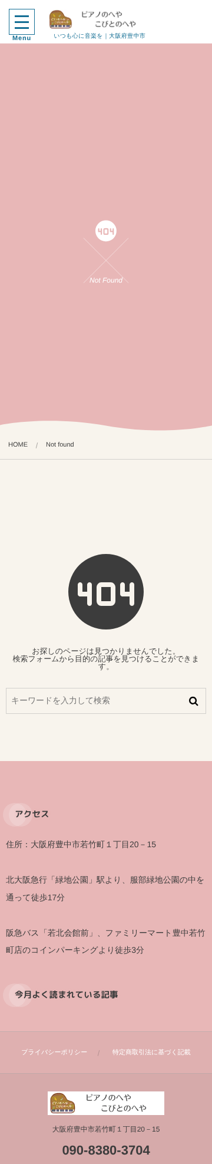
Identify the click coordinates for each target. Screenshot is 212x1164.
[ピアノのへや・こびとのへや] (99, 19)
